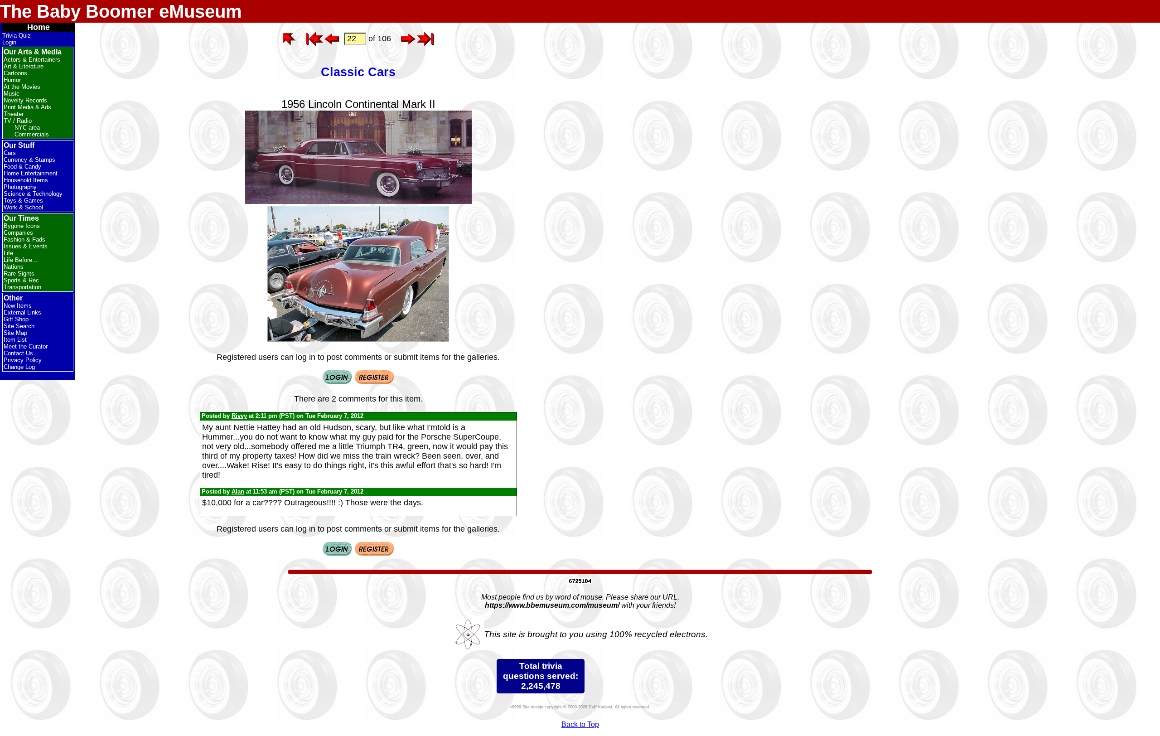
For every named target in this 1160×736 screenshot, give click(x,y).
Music (11, 93)
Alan (238, 491)
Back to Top (580, 724)
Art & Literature (24, 66)
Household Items (26, 180)
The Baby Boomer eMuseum (121, 11)
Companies (18, 232)
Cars (10, 153)
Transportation (22, 287)
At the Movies (22, 86)
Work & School (23, 207)
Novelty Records (25, 100)
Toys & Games (23, 200)
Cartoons (15, 73)
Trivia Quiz (16, 35)
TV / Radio (18, 120)
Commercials (31, 134)
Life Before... (21, 260)
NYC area (27, 127)
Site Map (15, 332)
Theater (14, 114)
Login (9, 42)
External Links (22, 312)
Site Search (19, 326)
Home (38, 27)
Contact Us (18, 353)
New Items (18, 305)
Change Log (19, 366)
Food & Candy (22, 166)
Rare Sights (19, 273)
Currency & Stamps (29, 159)
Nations (14, 266)
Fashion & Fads (24, 239)
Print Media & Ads (27, 107)
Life (8, 253)
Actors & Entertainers (32, 59)
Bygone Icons (22, 226)
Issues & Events (26, 246)
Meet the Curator (26, 346)
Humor (12, 80)
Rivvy (239, 415)
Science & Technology (33, 193)
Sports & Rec (21, 280)
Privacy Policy (23, 360)
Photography (20, 187)
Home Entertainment (31, 173)
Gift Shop (16, 319)
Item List (15, 339)
